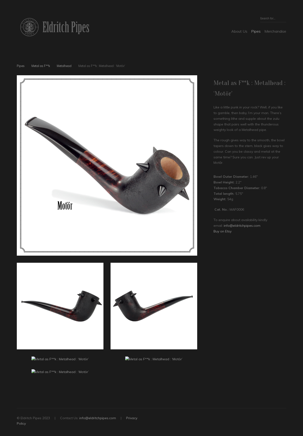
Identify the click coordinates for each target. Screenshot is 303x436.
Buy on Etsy (223, 231)
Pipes (256, 31)
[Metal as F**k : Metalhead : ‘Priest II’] (187, 67)
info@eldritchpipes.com (242, 225)
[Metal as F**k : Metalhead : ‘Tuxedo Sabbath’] (195, 67)
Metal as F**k (40, 66)
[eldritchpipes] (55, 27)
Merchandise (275, 31)
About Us (239, 31)
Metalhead (64, 66)
